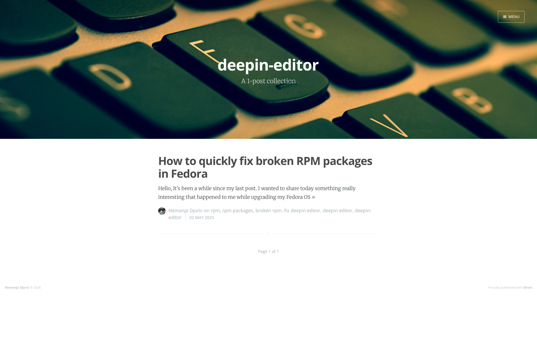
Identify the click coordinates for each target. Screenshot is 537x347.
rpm (215, 211)
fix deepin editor (302, 211)
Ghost (527, 287)
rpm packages (237, 211)
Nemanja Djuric (185, 211)
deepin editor (337, 211)
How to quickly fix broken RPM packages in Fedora (265, 167)
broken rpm (268, 211)
